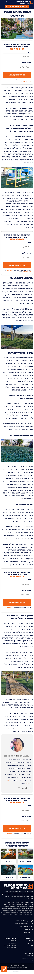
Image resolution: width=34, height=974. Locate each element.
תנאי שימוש (21, 965)
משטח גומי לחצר (25, 861)
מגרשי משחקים (11, 948)
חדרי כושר (9, 877)
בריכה (31, 960)
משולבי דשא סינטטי (10, 945)
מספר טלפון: (26, 63)
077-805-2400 (17, 49)
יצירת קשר (30, 943)
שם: (29, 52)
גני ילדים (9, 861)
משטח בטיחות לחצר (27, 958)
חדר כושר (30, 955)
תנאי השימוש (10, 80)
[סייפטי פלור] (24, 2)
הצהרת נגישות (17, 972)
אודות (31, 940)
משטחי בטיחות (10, 938)
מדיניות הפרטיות (26, 81)
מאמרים (30, 945)
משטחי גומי (29, 953)
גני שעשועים (25, 877)
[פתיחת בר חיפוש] (7, 2)
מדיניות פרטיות (13, 965)
